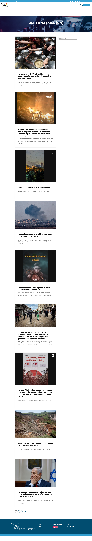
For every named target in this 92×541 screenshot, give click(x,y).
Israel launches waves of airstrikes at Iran (34, 187)
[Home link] (4, 5)
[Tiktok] (75, 1)
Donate (86, 5)
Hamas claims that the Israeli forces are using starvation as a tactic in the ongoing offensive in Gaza (34, 76)
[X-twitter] (70, 1)
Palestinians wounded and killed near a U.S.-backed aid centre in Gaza (35, 235)
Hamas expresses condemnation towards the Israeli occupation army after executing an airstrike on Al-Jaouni (35, 494)
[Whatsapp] (79, 1)
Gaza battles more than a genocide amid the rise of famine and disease (34, 289)
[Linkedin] (77, 1)
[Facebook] (69, 1)
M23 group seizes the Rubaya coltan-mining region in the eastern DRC (35, 444)
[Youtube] (72, 1)
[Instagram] (74, 1)
